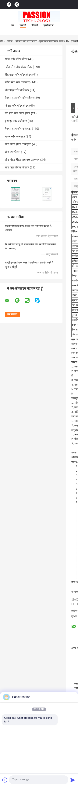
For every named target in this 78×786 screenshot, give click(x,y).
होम (1, 41)
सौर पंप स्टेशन (12, 152)
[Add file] (5, 780)
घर (12, 25)
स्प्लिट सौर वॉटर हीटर (17, 105)
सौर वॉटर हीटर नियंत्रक (18, 144)
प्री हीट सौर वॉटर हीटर (26, 41)
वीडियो (35, 25)
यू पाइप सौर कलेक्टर (16, 121)
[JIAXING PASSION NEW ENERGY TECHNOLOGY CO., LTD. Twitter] (16, 4)
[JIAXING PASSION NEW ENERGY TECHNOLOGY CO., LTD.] (39, 16)
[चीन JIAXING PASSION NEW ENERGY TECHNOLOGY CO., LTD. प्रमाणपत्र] (15, 194)
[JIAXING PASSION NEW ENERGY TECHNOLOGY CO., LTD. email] (9, 300)
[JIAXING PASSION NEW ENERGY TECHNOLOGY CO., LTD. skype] (39, 300)
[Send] (73, 780)
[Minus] (72, 697)
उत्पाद (9, 41)
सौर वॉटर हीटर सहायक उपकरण (22, 159)
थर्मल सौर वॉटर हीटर (16, 59)
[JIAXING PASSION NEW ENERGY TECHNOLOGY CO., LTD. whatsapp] (19, 300)
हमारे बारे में (48, 25)
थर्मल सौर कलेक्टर (15, 136)
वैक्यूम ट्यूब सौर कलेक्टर (18, 129)
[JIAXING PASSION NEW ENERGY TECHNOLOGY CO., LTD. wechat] (29, 300)
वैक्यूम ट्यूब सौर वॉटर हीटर (19, 98)
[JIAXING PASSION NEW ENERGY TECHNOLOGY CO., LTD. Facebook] (9, 4)
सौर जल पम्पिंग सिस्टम (17, 167)
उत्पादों (23, 25)
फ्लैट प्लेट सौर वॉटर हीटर (18, 67)
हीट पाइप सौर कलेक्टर (17, 90)
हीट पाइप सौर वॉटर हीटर (18, 74)
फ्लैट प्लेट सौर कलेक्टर (17, 82)
